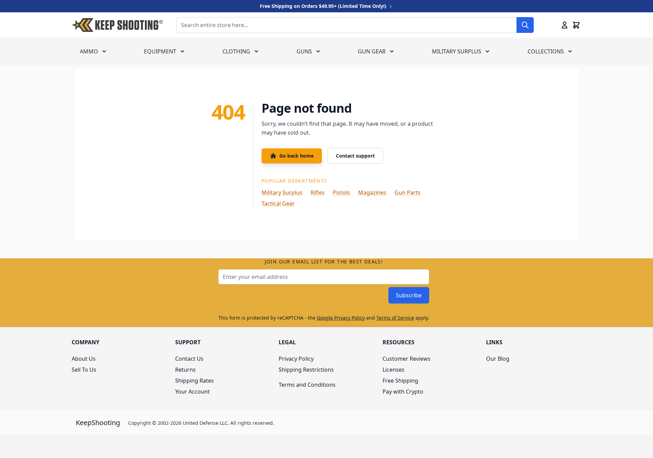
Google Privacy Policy (341, 317)
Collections (546, 51)
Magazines (372, 192)
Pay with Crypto (403, 391)
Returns (185, 369)
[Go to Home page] (117, 25)
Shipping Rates (194, 380)
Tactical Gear (278, 203)
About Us (84, 358)
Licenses (393, 369)
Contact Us (189, 358)
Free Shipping (400, 380)
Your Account (192, 391)
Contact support (355, 155)
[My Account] (564, 25)
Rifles (318, 192)
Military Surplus (456, 51)
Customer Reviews (407, 358)
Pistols (341, 192)
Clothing (236, 51)
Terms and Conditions (307, 384)
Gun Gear (372, 51)
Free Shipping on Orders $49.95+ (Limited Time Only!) (324, 6)
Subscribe (409, 295)
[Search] (525, 25)
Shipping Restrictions (306, 369)
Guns (304, 51)
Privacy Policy (296, 358)
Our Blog (497, 358)
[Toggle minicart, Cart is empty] (576, 25)
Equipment (160, 51)
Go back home (296, 155)
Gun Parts (408, 192)
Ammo (89, 51)
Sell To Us (84, 369)
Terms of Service (395, 317)
